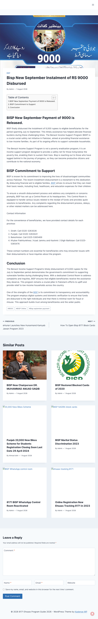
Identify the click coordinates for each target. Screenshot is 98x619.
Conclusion (15, 107)
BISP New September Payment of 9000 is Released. (32, 101)
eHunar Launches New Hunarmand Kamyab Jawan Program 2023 (24, 325)
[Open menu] (93, 5)
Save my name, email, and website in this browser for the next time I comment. (39, 589)
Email (39, 583)
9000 (10, 309)
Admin (11, 89)
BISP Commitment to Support (23, 104)
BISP (8, 73)
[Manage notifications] (92, 614)
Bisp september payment (39, 309)
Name (7, 583)
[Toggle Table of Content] (52, 98)
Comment (9, 550)
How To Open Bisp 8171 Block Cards (77, 323)
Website (71, 583)
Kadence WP (81, 612)
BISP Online (21, 309)
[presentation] (25, 365)
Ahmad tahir (13, 455)
